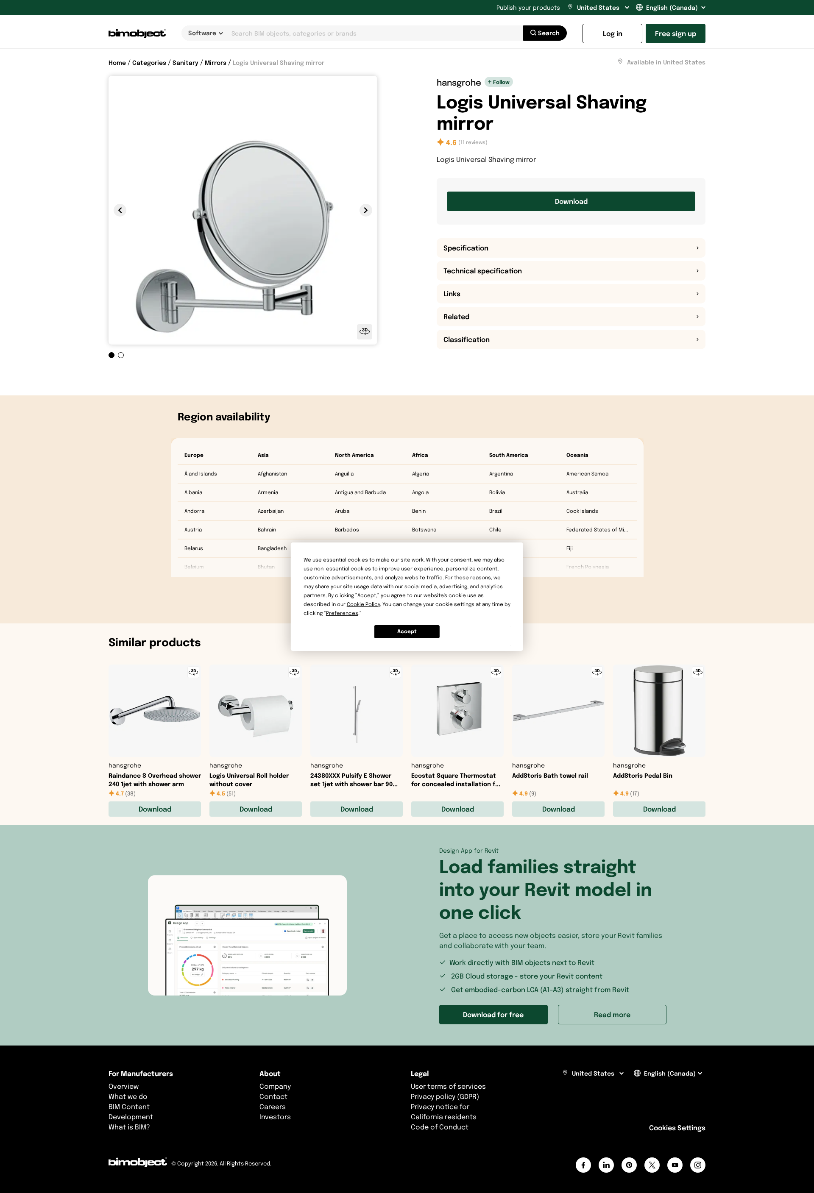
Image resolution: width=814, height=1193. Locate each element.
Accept (407, 631)
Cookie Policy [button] (363, 604)
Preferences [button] (342, 613)
